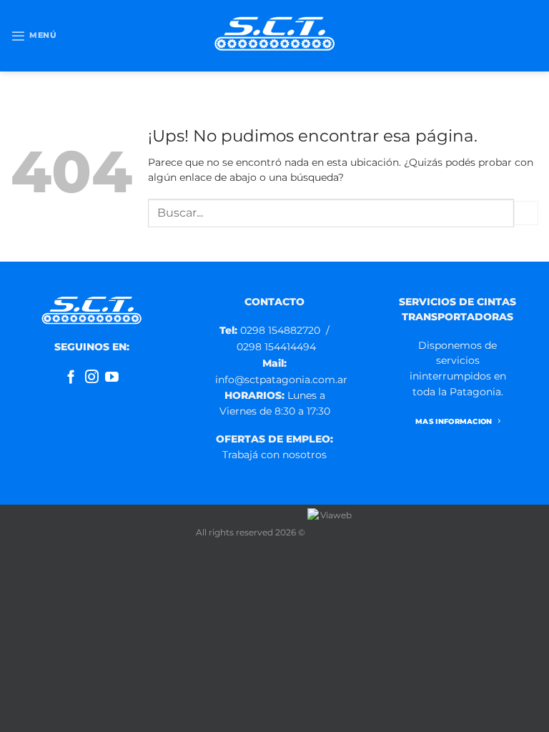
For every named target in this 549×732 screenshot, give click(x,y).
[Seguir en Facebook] (71, 377)
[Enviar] (526, 213)
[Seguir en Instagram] (92, 377)
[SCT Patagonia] (274, 35)
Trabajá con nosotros (274, 454)
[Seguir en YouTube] (112, 377)
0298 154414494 (276, 346)
